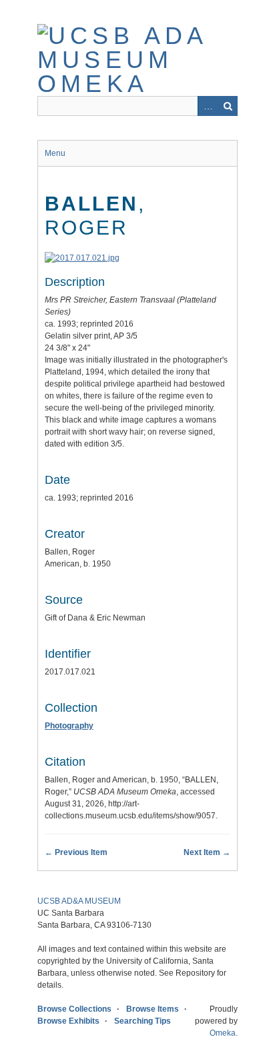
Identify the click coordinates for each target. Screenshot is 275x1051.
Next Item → (207, 852)
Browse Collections (74, 1009)
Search (228, 106)
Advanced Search (208, 106)
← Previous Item (76, 852)
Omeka (223, 1033)
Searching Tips (142, 1021)
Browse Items (152, 1009)
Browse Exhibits (68, 1021)
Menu (55, 153)
